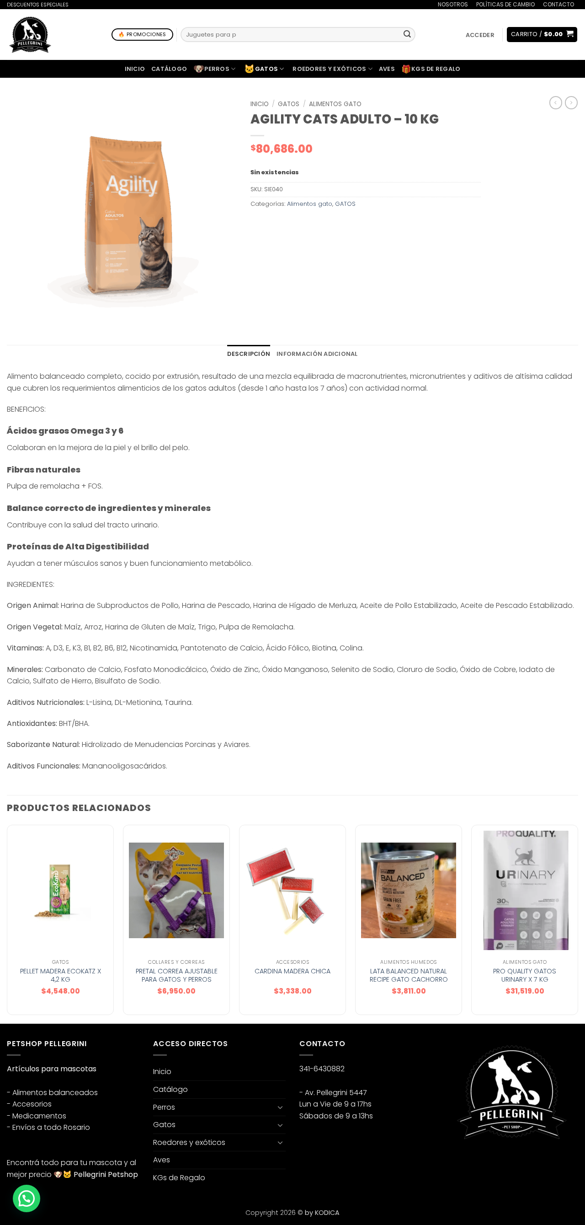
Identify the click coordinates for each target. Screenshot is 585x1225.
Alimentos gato (335, 104)
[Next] (578, 923)
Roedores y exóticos (329, 69)
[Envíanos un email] (487, 1163)
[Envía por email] (291, 224)
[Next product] (555, 102)
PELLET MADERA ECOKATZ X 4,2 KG (60, 975)
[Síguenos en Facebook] (454, 1163)
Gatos (261, 69)
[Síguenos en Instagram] (470, 1163)
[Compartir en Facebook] (258, 224)
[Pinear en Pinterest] (308, 224)
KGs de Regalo (431, 69)
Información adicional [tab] (317, 354)
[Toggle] (280, 1106)
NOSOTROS (453, 4)
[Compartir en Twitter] (275, 224)
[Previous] (7, 923)
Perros (211, 69)
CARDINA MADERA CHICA (292, 971)
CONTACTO (558, 4)
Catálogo (169, 69)
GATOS (288, 104)
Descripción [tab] (248, 354)
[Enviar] (407, 35)
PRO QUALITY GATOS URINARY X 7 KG (524, 975)
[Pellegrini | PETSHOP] (30, 34)
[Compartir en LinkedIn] (324, 224)
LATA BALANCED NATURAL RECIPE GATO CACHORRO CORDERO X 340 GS (409, 980)
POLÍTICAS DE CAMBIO (505, 4)
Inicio (135, 69)
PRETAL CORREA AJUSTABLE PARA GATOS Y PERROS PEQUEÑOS (177, 980)
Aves (387, 69)
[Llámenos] (503, 1163)
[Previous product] (571, 102)
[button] (480, 35)
